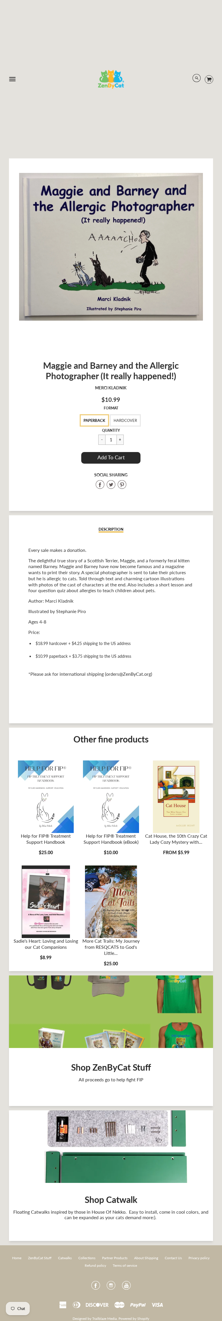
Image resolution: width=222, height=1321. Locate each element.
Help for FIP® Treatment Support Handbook (46, 839)
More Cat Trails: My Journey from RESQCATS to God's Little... (111, 947)
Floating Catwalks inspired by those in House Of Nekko (69, 1212)
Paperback (94, 420)
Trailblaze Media (104, 1318)
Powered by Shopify (134, 1318)
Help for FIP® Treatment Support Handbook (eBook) (111, 839)
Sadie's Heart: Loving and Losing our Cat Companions (46, 944)
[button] (110, 458)
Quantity (111, 430)
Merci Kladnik (111, 387)
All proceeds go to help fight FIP (111, 1079)
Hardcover (125, 420)
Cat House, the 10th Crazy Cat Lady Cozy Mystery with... (176, 839)
